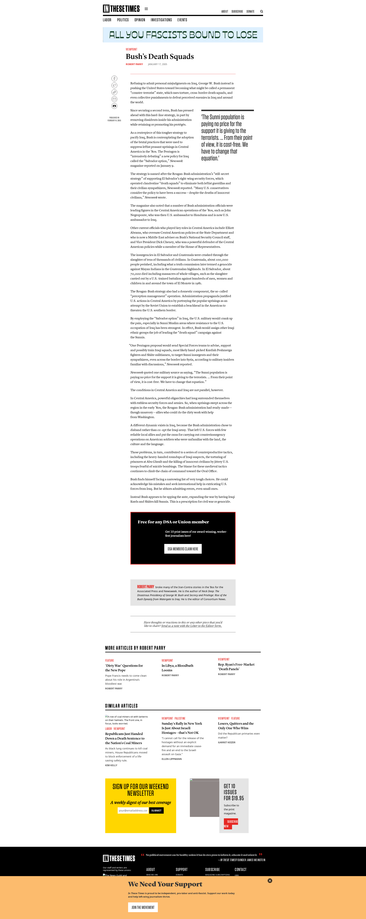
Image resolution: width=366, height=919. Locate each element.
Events (182, 19)
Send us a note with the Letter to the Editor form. (191, 626)
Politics (123, 19)
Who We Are (152, 875)
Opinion (140, 19)
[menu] (146, 9)
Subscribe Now (231, 823)
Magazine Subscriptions (217, 875)
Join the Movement (143, 907)
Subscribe (237, 11)
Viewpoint (131, 49)
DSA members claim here (183, 548)
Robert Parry (134, 64)
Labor (107, 19)
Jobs (237, 875)
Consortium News (214, 599)
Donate (250, 11)
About (224, 11)
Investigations (161, 19)
